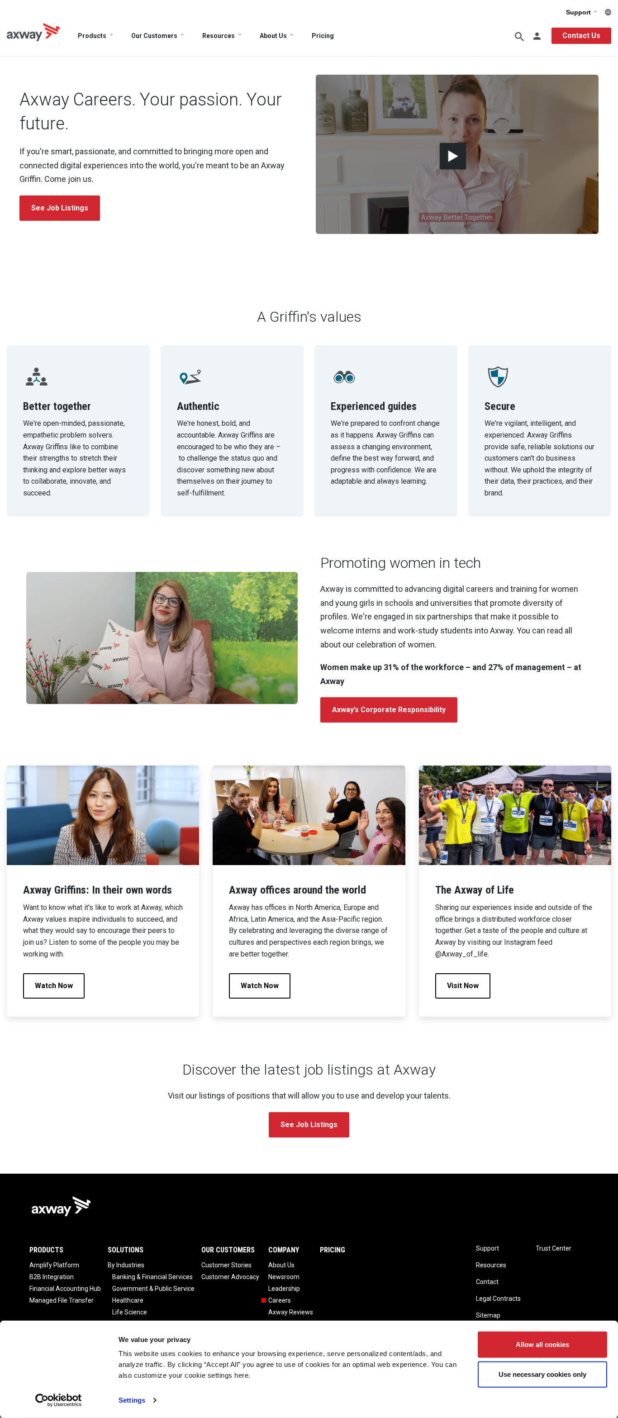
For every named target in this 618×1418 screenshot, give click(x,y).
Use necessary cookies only (542, 1374)
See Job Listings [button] (59, 208)
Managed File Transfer (61, 1300)
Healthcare (127, 1300)
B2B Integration (51, 1276)
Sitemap (488, 1315)
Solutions (125, 1250)
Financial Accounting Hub (65, 1288)
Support (579, 12)
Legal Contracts (498, 1298)
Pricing (323, 35)
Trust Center (553, 1248)
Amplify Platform (54, 1265)
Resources (218, 35)
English (608, 12)
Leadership (284, 1288)
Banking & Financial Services (152, 1276)
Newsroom (283, 1276)
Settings (132, 1400)
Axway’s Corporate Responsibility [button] (389, 709)
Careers (279, 1300)
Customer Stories (226, 1265)
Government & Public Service (153, 1288)
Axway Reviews (290, 1312)
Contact (487, 1281)
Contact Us (581, 35)
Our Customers (154, 35)
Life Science (129, 1312)
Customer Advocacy (230, 1276)
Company (283, 1250)
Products (92, 35)
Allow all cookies (542, 1344)
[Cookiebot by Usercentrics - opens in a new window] (58, 1400)
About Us (273, 35)
